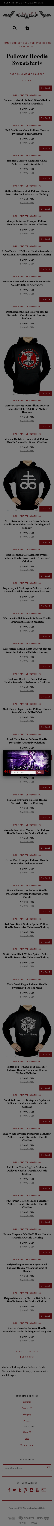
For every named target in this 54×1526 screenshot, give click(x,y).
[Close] (51, 750)
